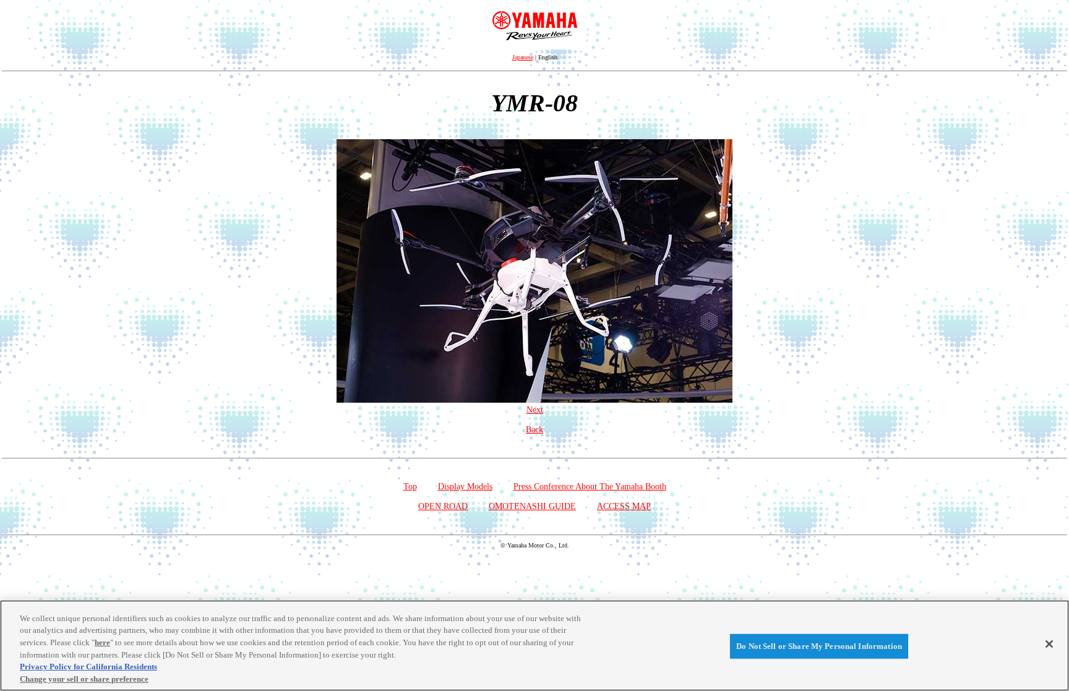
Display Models (465, 486)
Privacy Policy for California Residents (88, 666)
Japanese (522, 57)
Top (410, 486)
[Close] (1049, 644)
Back (534, 429)
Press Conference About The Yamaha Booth (589, 486)
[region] (534, 645)
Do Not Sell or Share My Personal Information (819, 646)
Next (534, 409)
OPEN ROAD (443, 506)
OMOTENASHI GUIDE (532, 506)
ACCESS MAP (624, 506)
